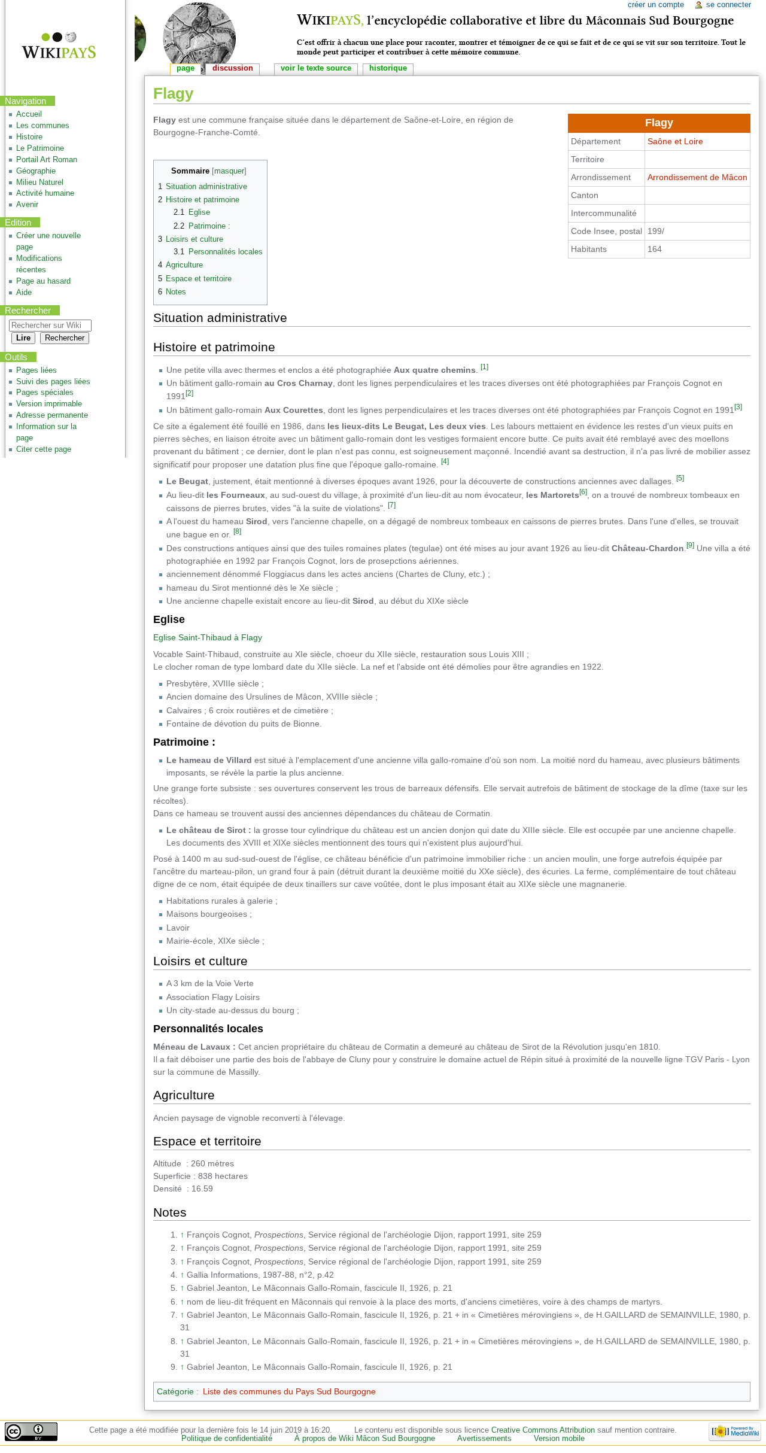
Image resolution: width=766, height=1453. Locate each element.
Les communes (42, 125)
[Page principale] (51, 46)
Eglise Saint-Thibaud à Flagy (207, 637)
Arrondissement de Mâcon (697, 177)
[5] (680, 478)
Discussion (232, 68)
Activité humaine (45, 193)
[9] (690, 545)
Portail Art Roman (46, 160)
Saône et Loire (675, 141)
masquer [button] (229, 171)
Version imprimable (49, 404)
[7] (392, 505)
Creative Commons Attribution (543, 1430)
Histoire (29, 137)
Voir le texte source (316, 68)
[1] (484, 366)
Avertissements (484, 1438)
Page (185, 68)
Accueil (29, 114)
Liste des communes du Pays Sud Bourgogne (289, 1391)
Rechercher (28, 310)
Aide (24, 292)
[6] (583, 492)
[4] (445, 461)
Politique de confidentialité (226, 1438)
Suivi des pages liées (53, 382)
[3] (738, 407)
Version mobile (559, 1438)
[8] (237, 531)
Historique (388, 68)
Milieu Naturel (39, 182)
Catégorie (175, 1391)
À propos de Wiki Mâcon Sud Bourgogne (364, 1438)
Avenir (27, 204)
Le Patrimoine (40, 148)
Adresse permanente (52, 415)
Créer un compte (656, 5)
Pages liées (36, 370)
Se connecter (728, 5)
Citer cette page (43, 449)
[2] (189, 393)
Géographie (36, 171)
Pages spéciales (45, 392)
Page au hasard (43, 281)
